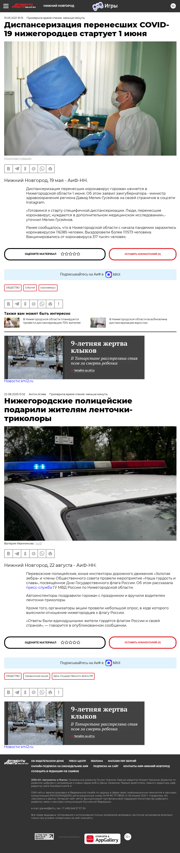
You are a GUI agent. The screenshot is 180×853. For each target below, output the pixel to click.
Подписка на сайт (105, 766)
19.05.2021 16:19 (13, 18)
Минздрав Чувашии (17, 158)
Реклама (97, 761)
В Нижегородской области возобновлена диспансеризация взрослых (138, 321)
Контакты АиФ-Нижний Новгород (146, 766)
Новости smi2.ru (18, 381)
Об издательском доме (47, 761)
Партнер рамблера (69, 836)
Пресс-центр (77, 761)
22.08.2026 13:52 (14, 394)
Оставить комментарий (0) (143, 254)
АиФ (39, 543)
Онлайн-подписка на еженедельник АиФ (59, 766)
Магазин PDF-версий (122, 761)
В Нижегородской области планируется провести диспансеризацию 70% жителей (52, 321)
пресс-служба (39, 587)
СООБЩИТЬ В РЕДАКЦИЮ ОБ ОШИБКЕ (55, 771)
